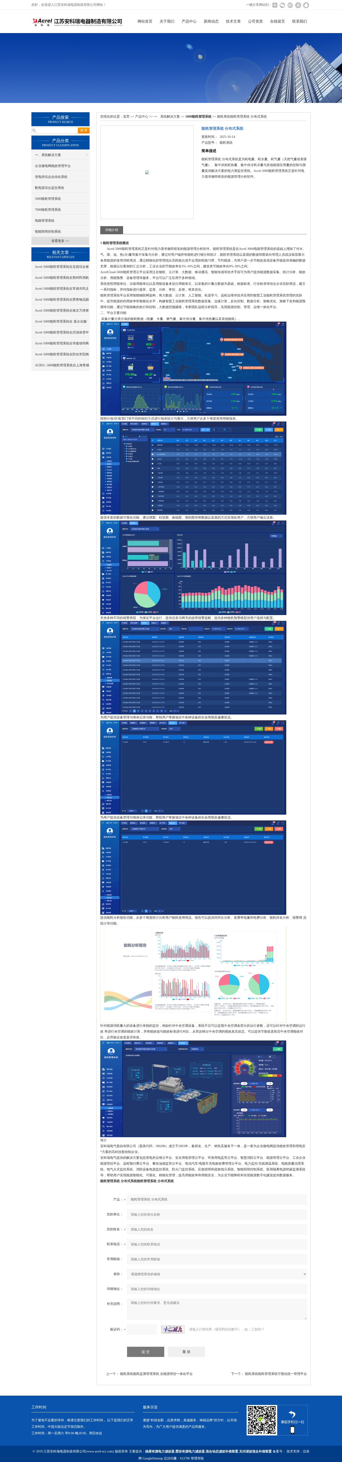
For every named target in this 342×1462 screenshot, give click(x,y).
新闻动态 (211, 21)
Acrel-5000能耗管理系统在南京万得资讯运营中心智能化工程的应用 (62, 312)
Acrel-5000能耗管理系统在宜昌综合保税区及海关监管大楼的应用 (62, 268)
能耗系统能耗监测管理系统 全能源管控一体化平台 (156, 1374)
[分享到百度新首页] (298, 5)
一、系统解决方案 (48, 155)
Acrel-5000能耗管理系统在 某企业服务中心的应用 (61, 323)
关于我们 (167, 21)
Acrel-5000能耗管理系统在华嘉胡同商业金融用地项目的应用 (62, 345)
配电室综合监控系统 (49, 188)
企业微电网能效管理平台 (53, 166)
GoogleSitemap (153, 1458)
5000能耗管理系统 (48, 199)
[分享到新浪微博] (290, 5)
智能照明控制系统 (48, 231)
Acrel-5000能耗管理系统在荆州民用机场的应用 (62, 279)
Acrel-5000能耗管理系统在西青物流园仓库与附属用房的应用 (62, 301)
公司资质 (255, 21)
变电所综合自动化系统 (51, 177)
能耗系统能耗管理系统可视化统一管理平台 (276, 1374)
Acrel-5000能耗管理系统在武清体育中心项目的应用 (62, 334)
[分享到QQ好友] (306, 5)
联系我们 (299, 21)
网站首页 (144, 21)
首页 (126, 116)
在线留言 (277, 21)
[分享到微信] (282, 5)
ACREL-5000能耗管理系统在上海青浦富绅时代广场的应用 (62, 367)
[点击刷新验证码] (172, 1329)
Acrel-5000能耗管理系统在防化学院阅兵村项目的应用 (62, 356)
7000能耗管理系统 (48, 209)
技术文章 (233, 21)
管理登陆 (197, 1458)
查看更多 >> (60, 241)
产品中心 (189, 21)
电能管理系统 (44, 220)
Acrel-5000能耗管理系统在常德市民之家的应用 (62, 290)
